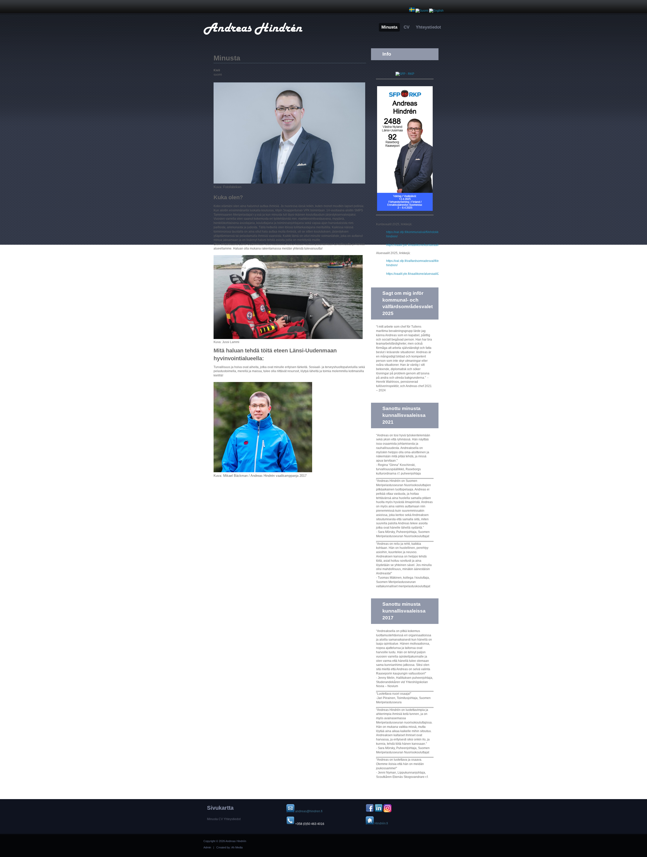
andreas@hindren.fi (308, 811)
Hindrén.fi (381, 823)
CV (406, 27)
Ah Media (237, 847)
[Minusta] (421, 10)
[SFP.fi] (405, 74)
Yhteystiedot (428, 27)
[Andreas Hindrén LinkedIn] (379, 811)
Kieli (217, 70)
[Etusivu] (253, 35)
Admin (207, 847)
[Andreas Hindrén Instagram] (387, 811)
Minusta (389, 27)
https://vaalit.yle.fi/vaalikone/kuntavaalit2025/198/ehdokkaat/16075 (431, 245)
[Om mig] (412, 10)
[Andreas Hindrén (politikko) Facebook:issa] (370, 811)
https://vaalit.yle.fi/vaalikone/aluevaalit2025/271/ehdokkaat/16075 (431, 274)
